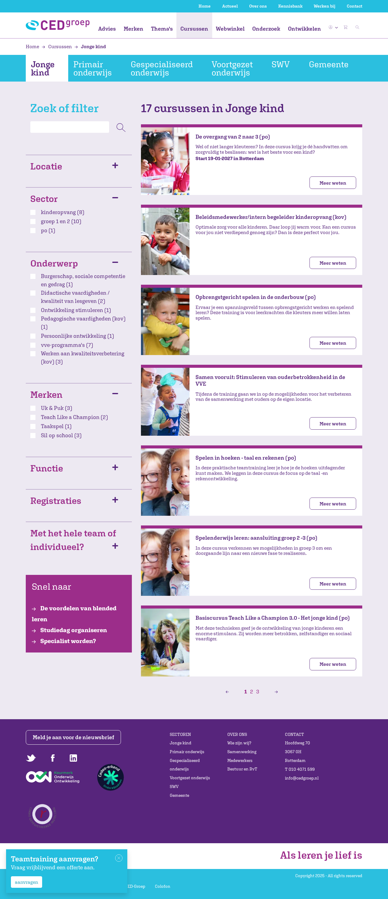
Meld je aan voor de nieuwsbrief (73, 737)
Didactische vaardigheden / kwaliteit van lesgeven (75, 297)
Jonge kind (93, 46)
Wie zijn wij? (239, 742)
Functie (46, 468)
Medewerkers (240, 760)
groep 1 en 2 (61, 221)
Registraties (55, 500)
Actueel (230, 6)
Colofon (162, 886)
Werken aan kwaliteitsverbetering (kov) (82, 357)
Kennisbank (290, 6)
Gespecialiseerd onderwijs (162, 68)
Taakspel (56, 426)
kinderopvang (62, 212)
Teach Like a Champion (74, 417)
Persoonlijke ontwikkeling (77, 336)
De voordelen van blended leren (74, 613)
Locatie (46, 166)
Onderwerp (54, 263)
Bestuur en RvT (242, 768)
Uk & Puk (56, 408)
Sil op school (61, 435)
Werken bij (324, 6)
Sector (44, 198)
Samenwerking (241, 751)
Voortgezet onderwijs (232, 68)
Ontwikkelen (304, 28)
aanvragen (26, 882)
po (48, 230)
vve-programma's (67, 345)
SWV (281, 64)
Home (205, 6)
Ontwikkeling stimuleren (76, 310)
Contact (354, 6)
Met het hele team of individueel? (73, 540)
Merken (133, 28)
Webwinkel (230, 28)
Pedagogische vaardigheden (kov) (83, 322)
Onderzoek (266, 28)
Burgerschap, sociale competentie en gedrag (83, 280)
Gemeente (329, 64)
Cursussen (194, 28)
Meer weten (332, 183)
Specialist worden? (67, 640)
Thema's (162, 28)
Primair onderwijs (92, 68)
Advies (107, 28)
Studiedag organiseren (73, 629)
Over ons (258, 6)
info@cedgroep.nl (302, 778)
